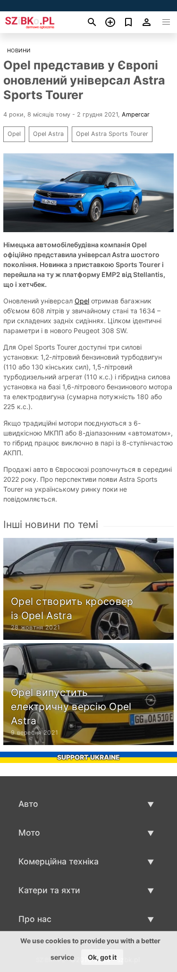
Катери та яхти (49, 890)
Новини (18, 50)
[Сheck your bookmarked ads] (128, 22)
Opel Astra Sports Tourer (112, 133)
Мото (29, 833)
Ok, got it (102, 957)
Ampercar (136, 114)
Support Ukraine (88, 757)
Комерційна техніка (58, 861)
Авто (28, 804)
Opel (14, 133)
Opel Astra (48, 133)
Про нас (34, 919)
